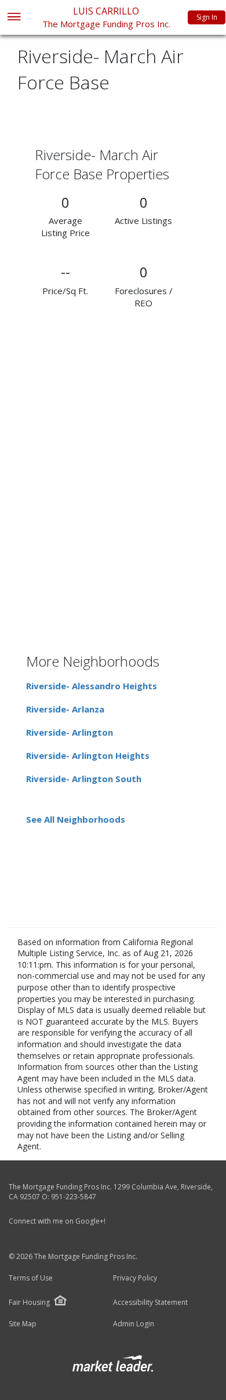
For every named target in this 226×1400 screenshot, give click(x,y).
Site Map (23, 1324)
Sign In (206, 17)
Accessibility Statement (150, 1302)
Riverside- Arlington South (83, 778)
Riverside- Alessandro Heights (91, 686)
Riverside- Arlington (69, 732)
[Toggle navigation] (13, 17)
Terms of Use (31, 1278)
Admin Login (133, 1324)
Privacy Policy (135, 1278)
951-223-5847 (73, 1197)
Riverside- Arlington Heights (88, 755)
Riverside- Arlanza (65, 709)
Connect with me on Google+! (57, 1221)
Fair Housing (29, 1302)
